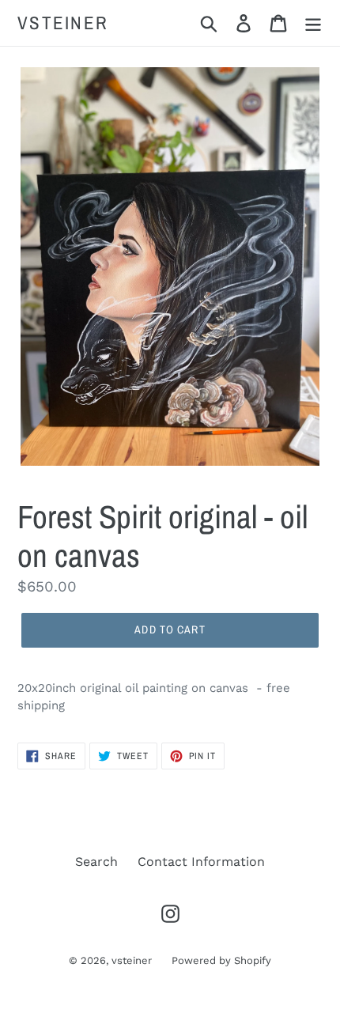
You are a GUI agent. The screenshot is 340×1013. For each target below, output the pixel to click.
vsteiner (62, 23)
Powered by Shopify (221, 960)
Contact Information (201, 861)
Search (96, 861)
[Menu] (313, 23)
